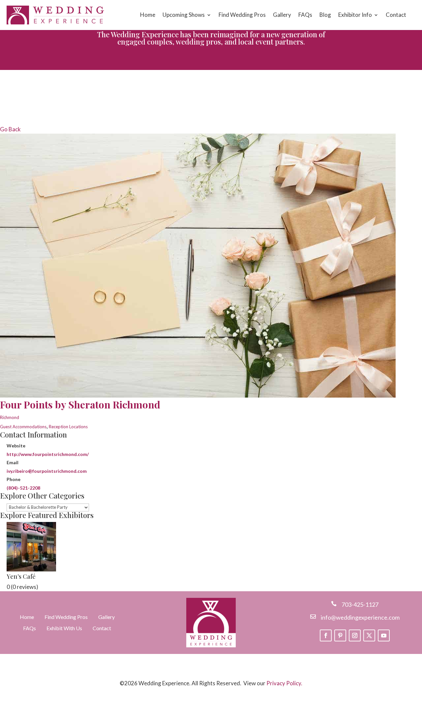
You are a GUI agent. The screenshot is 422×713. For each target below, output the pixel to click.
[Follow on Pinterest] (340, 635)
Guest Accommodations (23, 426)
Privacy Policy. (284, 683)
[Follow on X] (369, 635)
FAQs (305, 14)
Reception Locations (68, 426)
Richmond (9, 417)
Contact (396, 14)
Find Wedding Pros (242, 14)
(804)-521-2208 (23, 488)
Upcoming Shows (184, 14)
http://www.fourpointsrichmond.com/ (48, 454)
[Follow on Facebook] (326, 635)
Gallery (282, 14)
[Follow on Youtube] (384, 635)
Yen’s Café (21, 576)
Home (147, 14)
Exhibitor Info (355, 14)
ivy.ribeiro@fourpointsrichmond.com (47, 471)
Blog (325, 14)
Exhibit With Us (64, 628)
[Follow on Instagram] (355, 635)
